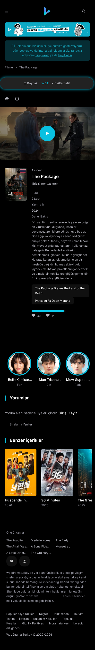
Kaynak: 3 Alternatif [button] (48, 83)
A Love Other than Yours (15, 553)
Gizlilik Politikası (33, 623)
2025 (44, 505)
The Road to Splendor (14, 540)
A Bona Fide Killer (39, 547)
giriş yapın (42, 55)
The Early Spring (62, 540)
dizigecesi (13, 628)
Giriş (63, 413)
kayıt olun (65, 55)
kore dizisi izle (64, 601)
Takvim (78, 614)
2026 (8, 505)
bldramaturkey (59, 623)
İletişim (24, 619)
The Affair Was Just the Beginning (16, 547)
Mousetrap (63, 546)
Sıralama (21, 424)
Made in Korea (41, 540)
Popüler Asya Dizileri (20, 614)
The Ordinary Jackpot (40, 553)
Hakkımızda (60, 614)
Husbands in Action (15, 500)
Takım (10, 619)
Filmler (9, 67)
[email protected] (50, 596)
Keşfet (43, 614)
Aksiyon (37, 170)
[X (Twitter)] (11, 561)
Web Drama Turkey (19, 634)
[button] (7, 98)
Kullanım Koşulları (45, 619)
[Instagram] (24, 561)
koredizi (78, 623)
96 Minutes (50, 500)
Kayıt (73, 413)
